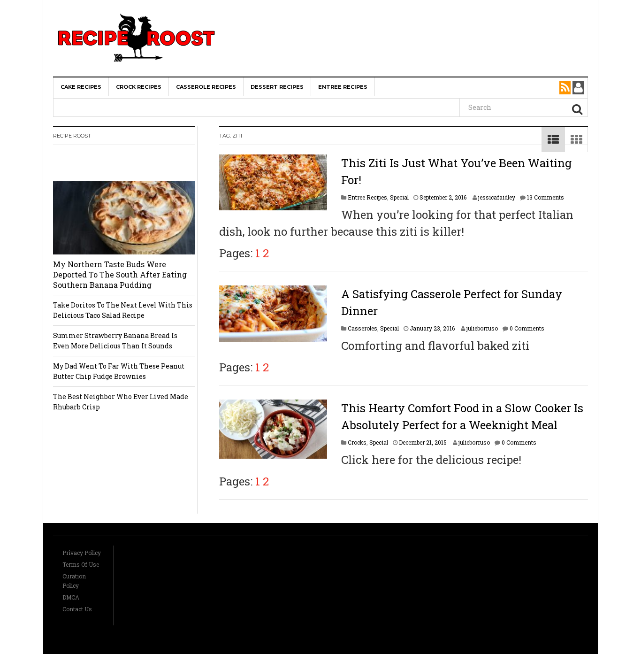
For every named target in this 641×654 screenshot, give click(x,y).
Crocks (357, 442)
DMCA (70, 597)
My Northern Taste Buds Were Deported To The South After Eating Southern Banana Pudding (120, 274)
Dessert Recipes (277, 87)
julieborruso (482, 328)
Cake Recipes (81, 87)
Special (399, 197)
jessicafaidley (496, 197)
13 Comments (545, 197)
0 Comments (527, 328)
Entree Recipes (342, 87)
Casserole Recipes (206, 87)
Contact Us (77, 609)
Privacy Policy (81, 552)
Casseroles (362, 328)
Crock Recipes (138, 87)
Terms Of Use (80, 564)
